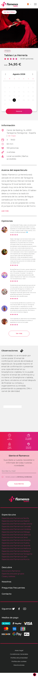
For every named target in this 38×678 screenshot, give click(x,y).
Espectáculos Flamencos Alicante (16, 540)
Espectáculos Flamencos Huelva (15, 543)
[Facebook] (19, 609)
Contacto (6, 594)
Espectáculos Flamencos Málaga (16, 532)
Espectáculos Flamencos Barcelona (17, 524)
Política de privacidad (19, 658)
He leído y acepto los (18, 477)
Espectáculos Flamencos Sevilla (15, 518)
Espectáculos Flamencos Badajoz (16, 551)
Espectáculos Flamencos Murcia (15, 559)
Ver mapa (12, 136)
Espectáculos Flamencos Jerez (15, 537)
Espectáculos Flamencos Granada (16, 526)
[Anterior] (6, 74)
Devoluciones (19, 665)
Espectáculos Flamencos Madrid (15, 521)
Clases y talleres (8, 576)
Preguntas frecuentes (13, 588)
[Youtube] (24, 609)
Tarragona (7, 50)
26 (14, 100)
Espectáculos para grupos (13, 574)
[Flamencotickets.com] (9, 4)
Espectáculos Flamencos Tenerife (16, 546)
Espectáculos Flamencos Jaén (14, 557)
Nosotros (6, 581)
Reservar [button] (19, 111)
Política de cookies (19, 661)
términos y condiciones (24, 477)
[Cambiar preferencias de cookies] (34, 674)
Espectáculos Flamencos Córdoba (16, 529)
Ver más (19, 333)
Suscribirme (19, 484)
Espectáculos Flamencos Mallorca (16, 548)
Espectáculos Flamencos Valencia (16, 535)
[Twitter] (13, 609)
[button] (29, 4)
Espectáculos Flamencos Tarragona (17, 554)
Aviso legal (19, 650)
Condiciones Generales (19, 654)
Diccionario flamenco (11, 571)
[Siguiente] (31, 74)
